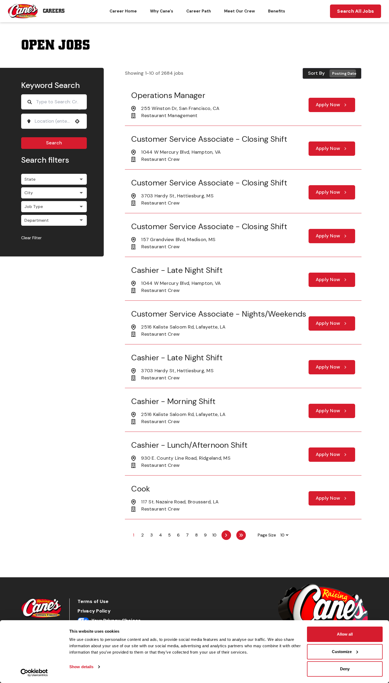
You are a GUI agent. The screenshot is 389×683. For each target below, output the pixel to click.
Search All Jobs (355, 11)
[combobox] (52, 121)
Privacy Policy (94, 611)
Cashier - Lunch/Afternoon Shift (189, 445)
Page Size (267, 535)
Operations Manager (168, 95)
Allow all (345, 634)
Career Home (123, 11)
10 (214, 535)
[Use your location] (77, 121)
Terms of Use (93, 601)
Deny (345, 669)
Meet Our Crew (239, 11)
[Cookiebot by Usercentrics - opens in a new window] (34, 673)
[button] (54, 179)
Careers (54, 11)
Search (54, 143)
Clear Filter (31, 238)
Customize (342, 651)
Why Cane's (161, 11)
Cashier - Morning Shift (173, 401)
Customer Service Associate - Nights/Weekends (218, 314)
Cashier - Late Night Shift (177, 270)
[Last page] (241, 535)
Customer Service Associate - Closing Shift (209, 139)
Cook (140, 489)
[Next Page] (226, 535)
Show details (81, 666)
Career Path (198, 11)
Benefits (276, 11)
